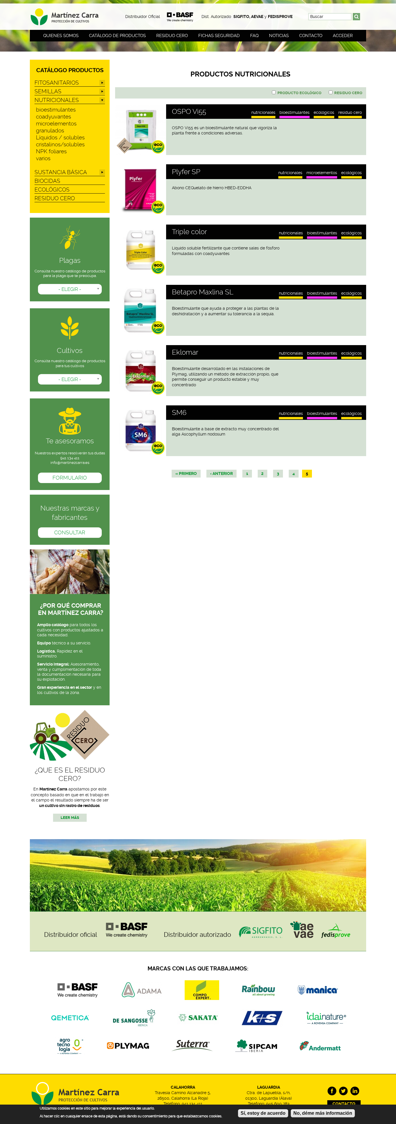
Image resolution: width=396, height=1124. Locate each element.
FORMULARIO (69, 478)
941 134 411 (192, 1103)
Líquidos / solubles (60, 137)
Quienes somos (61, 35)
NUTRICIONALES (263, 112)
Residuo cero (172, 35)
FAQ (254, 35)
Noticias (279, 35)
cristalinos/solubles (60, 144)
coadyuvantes (53, 116)
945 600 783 (277, 1103)
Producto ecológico (299, 93)
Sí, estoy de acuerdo (263, 1113)
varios (43, 158)
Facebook (332, 1091)
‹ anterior (221, 473)
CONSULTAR (69, 532)
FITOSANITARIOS (56, 82)
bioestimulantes (294, 112)
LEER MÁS (70, 817)
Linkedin (354, 1091)
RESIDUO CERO (350, 112)
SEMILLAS (47, 91)
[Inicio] (70, 15)
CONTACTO (344, 1103)
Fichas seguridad (219, 35)
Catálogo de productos (117, 35)
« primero (186, 473)
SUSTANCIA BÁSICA (60, 172)
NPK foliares (51, 151)
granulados (50, 130)
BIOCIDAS (47, 181)
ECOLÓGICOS (324, 112)
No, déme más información (322, 1113)
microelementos (321, 172)
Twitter (343, 1091)
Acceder (343, 35)
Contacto (310, 35)
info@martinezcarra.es (69, 462)
